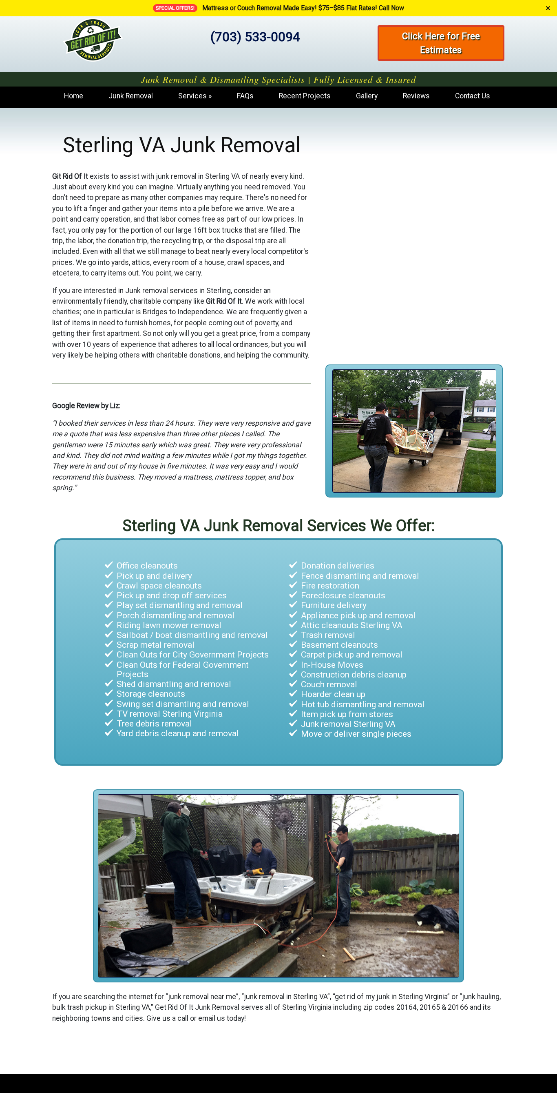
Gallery (367, 96)
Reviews (416, 96)
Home (73, 96)
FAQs (245, 96)
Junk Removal (130, 96)
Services (192, 96)
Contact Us (472, 96)
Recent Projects (305, 96)
